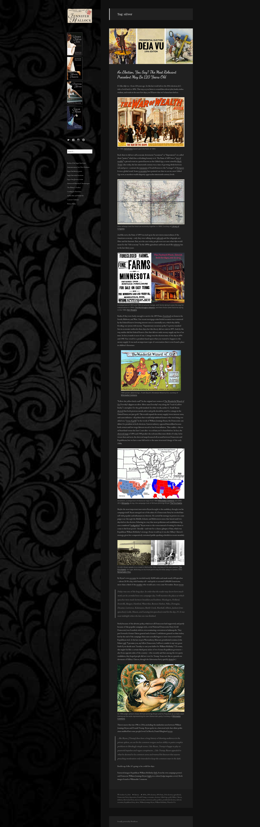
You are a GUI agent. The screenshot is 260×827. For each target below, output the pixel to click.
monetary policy (151, 800)
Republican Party (129, 802)
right (150, 776)
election (157, 797)
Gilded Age (164, 797)
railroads (159, 238)
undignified (135, 525)
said (124, 643)
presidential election (169, 800)
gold (169, 797)
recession (120, 802)
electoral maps (122, 433)
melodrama (128, 149)
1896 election (151, 795)
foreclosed (167, 316)
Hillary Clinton (177, 797)
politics (159, 800)
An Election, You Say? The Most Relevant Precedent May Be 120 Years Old (146, 74)
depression (132, 797)
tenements (143, 168)
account (132, 578)
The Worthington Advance (145, 307)
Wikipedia (125, 503)
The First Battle (176, 503)
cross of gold (131, 420)
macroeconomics (140, 800)
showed (120, 411)
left (155, 772)
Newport (180, 168)
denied (171, 659)
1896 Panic (159, 795)
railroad (178, 800)
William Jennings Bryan (147, 802)
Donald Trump (142, 797)
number (139, 584)
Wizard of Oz (171, 802)
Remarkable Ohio (124, 572)
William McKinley (160, 802)
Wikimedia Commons (129, 395)
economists (142, 171)
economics (150, 797)
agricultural (177, 795)
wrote (181, 584)
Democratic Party (123, 797)
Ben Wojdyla (132, 310)
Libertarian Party (128, 800)
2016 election (168, 795)
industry (177, 244)
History (136, 795)
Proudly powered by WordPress (127, 821)
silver (137, 802)
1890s (144, 795)
